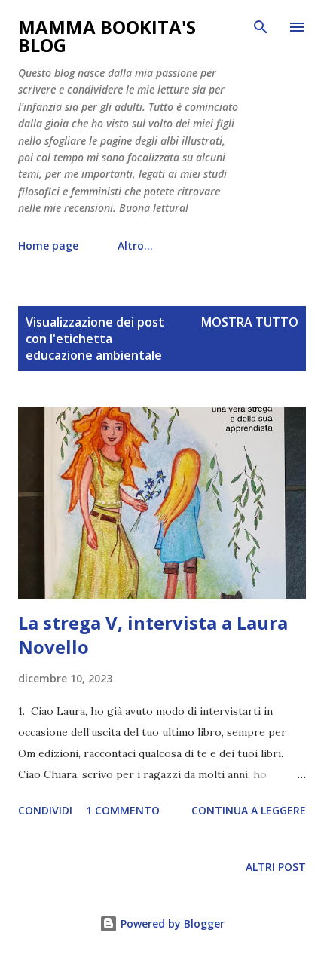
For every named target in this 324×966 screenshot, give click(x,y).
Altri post (276, 867)
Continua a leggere (248, 810)
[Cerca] (261, 27)
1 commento (123, 810)
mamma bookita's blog (107, 35)
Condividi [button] (45, 810)
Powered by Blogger (171, 923)
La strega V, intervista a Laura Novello (153, 634)
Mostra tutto (249, 322)
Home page (48, 245)
